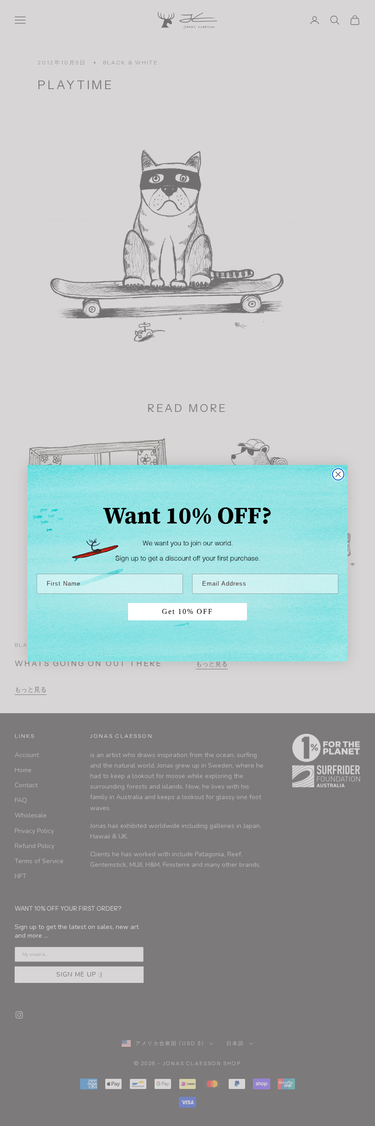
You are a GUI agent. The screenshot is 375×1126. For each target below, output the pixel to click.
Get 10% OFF (187, 611)
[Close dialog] (338, 474)
